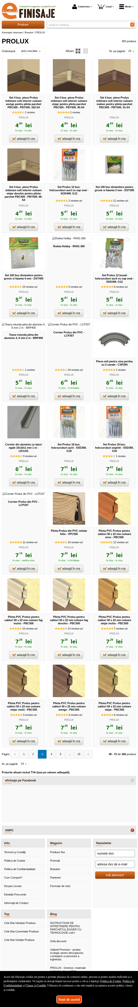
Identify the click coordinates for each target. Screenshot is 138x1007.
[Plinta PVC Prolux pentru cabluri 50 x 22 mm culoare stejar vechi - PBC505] (23, 696)
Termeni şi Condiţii (15, 852)
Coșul (106, 6)
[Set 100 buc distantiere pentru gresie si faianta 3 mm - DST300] (114, 179)
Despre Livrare (13, 886)
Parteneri (55, 877)
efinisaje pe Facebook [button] (20, 780)
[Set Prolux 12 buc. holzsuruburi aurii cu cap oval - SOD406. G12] (69, 179)
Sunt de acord (69, 999)
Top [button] (6, 914)
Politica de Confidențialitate (19, 869)
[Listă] (85, 51)
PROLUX (23, 117)
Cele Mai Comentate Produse (21, 931)
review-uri (75, 200)
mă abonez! (115, 875)
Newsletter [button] (103, 843)
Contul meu (84, 6)
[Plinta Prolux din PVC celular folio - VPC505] (69, 523)
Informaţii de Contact (16, 902)
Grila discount (58, 941)
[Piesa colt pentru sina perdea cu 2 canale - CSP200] (114, 354)
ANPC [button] (9, 830)
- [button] (132, 780)
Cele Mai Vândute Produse (20, 922)
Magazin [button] (56, 843)
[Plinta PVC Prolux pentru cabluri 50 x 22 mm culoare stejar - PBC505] (114, 696)
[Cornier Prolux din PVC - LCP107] (24, 493)
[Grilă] (78, 51)
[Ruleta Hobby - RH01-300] (69, 238)
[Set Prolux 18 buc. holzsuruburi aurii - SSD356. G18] (69, 437)
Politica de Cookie (14, 860)
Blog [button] (53, 914)
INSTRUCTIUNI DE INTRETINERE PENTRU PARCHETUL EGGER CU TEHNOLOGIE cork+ (65, 927)
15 (78, 754)
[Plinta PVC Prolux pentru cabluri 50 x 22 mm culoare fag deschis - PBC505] (69, 609)
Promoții (55, 860)
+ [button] (132, 830)
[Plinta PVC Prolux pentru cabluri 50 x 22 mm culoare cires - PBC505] (114, 523)
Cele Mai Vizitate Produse (19, 939)
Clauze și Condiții (36, 985)
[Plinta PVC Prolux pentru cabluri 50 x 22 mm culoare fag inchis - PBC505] (23, 609)
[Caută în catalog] (132, 25)
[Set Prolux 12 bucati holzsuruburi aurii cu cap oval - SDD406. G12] (114, 268)
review (30, 112)
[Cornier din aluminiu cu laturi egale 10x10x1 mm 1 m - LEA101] (23, 437)
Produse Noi (57, 852)
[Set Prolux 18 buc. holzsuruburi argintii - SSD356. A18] (114, 437)
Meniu (128, 6)
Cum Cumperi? (13, 877)
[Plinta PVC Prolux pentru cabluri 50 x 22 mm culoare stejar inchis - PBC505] (114, 609)
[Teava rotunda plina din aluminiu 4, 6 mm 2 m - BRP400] (23, 327)
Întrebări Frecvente (15, 894)
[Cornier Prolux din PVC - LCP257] (69, 324)
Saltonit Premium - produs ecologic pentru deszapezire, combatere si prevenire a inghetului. (67, 954)
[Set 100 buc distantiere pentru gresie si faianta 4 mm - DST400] (23, 268)
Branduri (55, 869)
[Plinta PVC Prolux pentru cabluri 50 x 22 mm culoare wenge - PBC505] (69, 696)
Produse (23, 24)
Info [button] (7, 843)
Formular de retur (60, 886)
